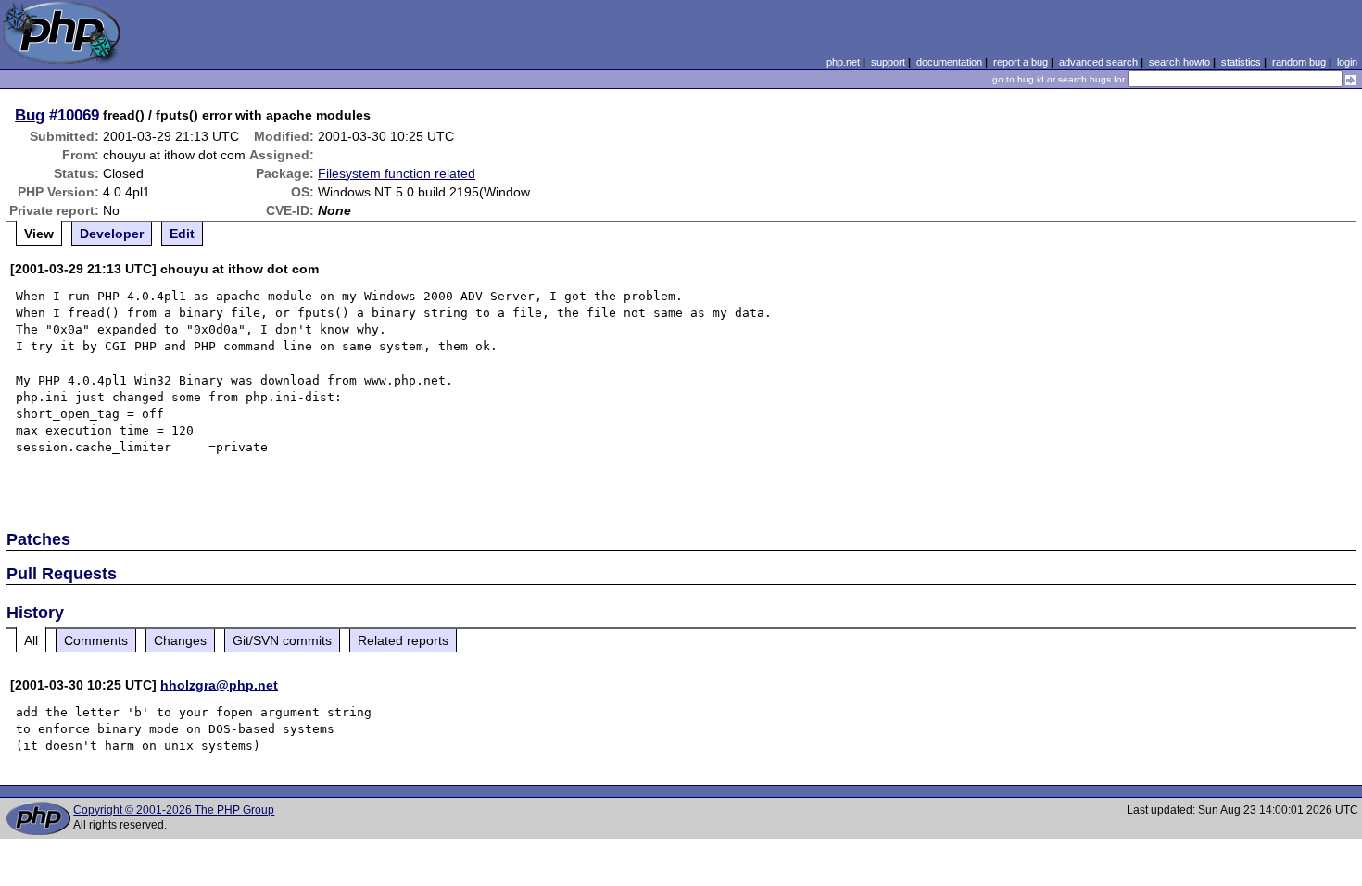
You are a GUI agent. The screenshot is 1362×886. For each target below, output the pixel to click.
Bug (29, 115)
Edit (182, 233)
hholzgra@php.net (219, 684)
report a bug (1020, 62)
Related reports (403, 640)
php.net (843, 62)
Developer (112, 233)
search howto (1179, 62)
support (888, 62)
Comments (96, 640)
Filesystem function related (396, 173)
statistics (1241, 62)
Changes (180, 640)
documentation (949, 62)
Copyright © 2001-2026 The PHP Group (173, 810)
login (1347, 62)
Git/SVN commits (282, 640)
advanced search (1098, 62)
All (31, 640)
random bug (1299, 62)
